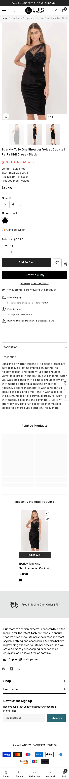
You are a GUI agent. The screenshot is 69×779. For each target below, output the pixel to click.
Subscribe (56, 718)
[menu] (4, 10)
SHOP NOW (50, 3)
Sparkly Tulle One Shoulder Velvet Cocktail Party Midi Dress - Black (34, 566)
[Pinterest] (3, 668)
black (20, 580)
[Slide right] (63, 605)
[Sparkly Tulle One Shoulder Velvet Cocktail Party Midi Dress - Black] (35, 530)
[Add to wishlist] (57, 263)
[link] (18, 479)
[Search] (13, 10)
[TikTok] (11, 668)
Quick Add (34, 555)
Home (5, 18)
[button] (58, 117)
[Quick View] (47, 518)
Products (17, 18)
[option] (34, 71)
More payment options (35, 283)
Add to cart (26, 262)
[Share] (64, 263)
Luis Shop (19, 168)
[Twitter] (18, 668)
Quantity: (8, 245)
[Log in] (56, 10)
